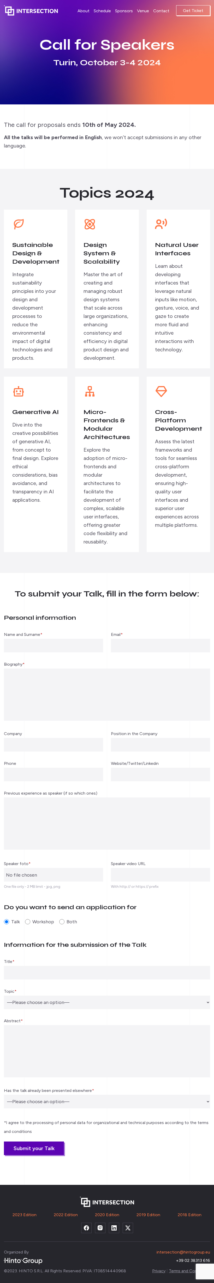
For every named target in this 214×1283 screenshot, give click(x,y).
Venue (143, 10)
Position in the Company (134, 734)
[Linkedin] (114, 1228)
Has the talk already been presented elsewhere (49, 1091)
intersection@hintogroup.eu (183, 1252)
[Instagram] (100, 1228)
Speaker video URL (128, 864)
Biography (14, 664)
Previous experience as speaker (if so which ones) (50, 793)
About (84, 10)
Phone (10, 763)
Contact (161, 10)
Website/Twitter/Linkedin (135, 763)
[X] (128, 1228)
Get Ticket (193, 10)
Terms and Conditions (189, 1270)
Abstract (13, 1021)
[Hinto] (23, 1260)
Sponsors (124, 10)
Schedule (102, 10)
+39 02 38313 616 (193, 1260)
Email (117, 634)
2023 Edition (25, 1214)
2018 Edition (189, 1214)
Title (9, 962)
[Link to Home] (32, 10)
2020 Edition (107, 1214)
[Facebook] (86, 1228)
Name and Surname (23, 634)
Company (13, 734)
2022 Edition (66, 1214)
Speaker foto (17, 864)
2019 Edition (148, 1214)
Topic (10, 991)
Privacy (158, 1270)
